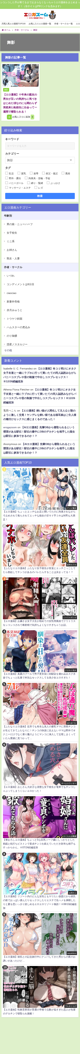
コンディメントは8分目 (20, 284)
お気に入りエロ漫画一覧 (40, 24)
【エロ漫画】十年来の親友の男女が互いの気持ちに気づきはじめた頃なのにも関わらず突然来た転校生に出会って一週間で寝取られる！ (20, 103)
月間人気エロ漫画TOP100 (13, 24)
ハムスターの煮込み (18, 327)
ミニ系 (11, 241)
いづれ (11, 275)
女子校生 (12, 232)
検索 (40, 195)
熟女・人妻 (13, 258)
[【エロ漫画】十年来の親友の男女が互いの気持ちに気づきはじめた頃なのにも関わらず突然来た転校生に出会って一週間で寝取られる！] (20, 75)
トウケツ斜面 (14, 318)
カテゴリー (12, 153)
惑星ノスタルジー (17, 344)
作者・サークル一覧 (63, 24)
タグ (8, 167)
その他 (8, 350)
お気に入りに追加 (22, 117)
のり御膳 (12, 335)
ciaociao (11, 293)
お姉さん (12, 250)
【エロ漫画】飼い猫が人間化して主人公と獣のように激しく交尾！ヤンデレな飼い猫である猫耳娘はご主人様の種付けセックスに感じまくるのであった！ (39, 414)
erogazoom (10, 427)
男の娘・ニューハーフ (20, 224)
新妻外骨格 (13, 301)
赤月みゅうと (14, 310)
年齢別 (8, 215)
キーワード (12, 139)
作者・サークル (13, 267)
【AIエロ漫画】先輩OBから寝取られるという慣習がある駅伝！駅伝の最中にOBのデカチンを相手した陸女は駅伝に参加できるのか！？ (39, 431)
